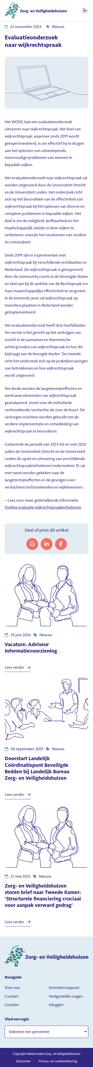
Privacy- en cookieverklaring (58, 1061)
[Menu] (85, 10)
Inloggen (56, 1004)
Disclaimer (23, 1061)
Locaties (12, 1004)
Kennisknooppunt (64, 987)
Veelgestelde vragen (66, 996)
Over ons (12, 987)
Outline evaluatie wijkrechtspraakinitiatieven (43, 507)
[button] (47, 1032)
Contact (11, 996)
